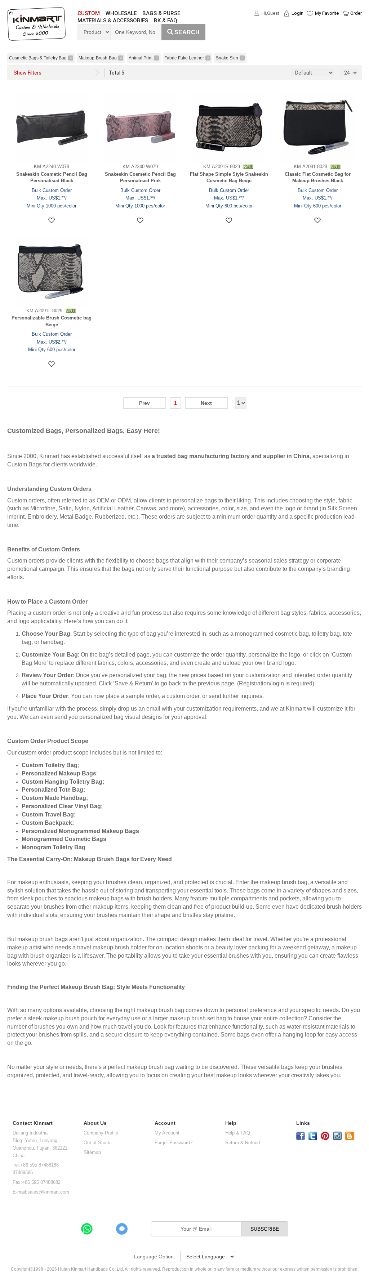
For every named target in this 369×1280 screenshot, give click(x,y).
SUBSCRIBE (264, 1229)
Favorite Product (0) (309, 26)
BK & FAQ (165, 20)
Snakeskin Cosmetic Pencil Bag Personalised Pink (140, 177)
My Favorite (327, 13)
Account (165, 1123)
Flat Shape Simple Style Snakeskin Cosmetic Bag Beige (229, 177)
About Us (95, 1123)
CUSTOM (88, 13)
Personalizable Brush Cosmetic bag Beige (52, 321)
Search (187, 32)
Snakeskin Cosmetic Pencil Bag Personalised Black (51, 177)
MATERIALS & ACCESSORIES (112, 20)
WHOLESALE (121, 13)
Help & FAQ (237, 1133)
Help (230, 1123)
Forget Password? (173, 1142)
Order (356, 13)
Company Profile (101, 1133)
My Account (167, 1133)
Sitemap (92, 1152)
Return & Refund (242, 1142)
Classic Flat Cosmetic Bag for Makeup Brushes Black (318, 177)
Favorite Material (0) (309, 36)
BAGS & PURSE (161, 13)
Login (297, 13)
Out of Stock (97, 1142)
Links (303, 1123)
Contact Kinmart (33, 1123)
